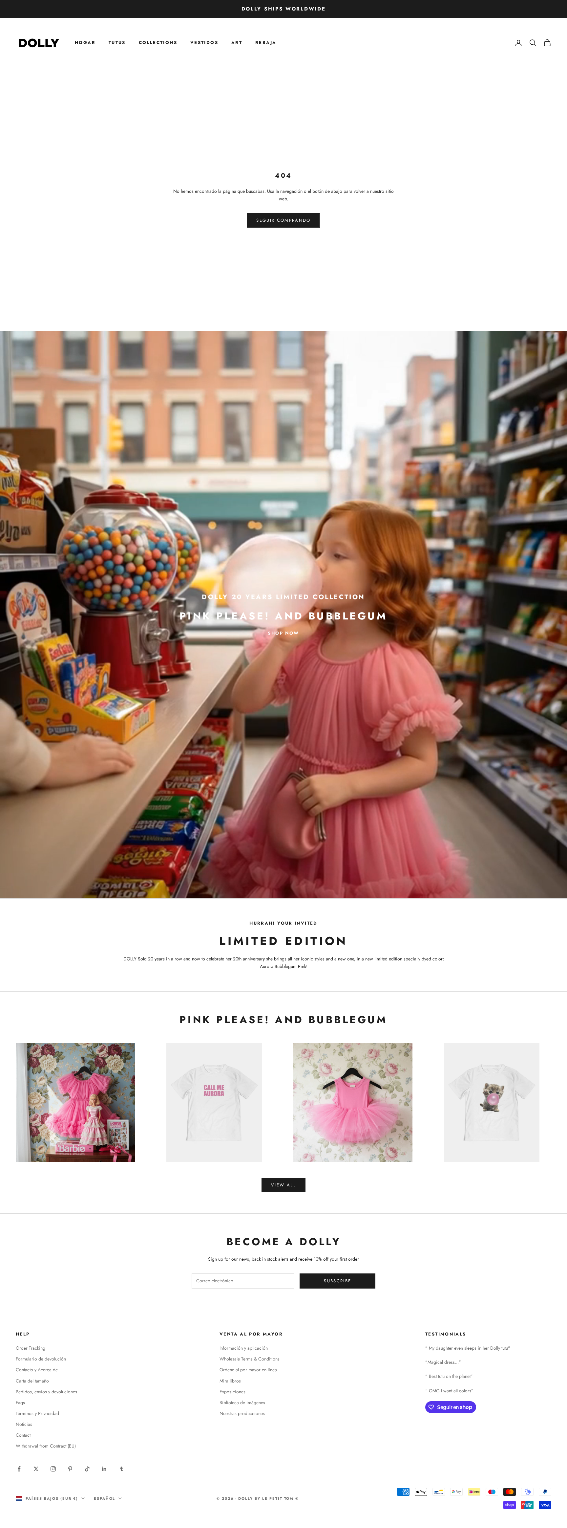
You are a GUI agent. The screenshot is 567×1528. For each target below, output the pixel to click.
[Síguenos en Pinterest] (70, 1469)
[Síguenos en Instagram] (53, 1469)
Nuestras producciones (242, 1413)
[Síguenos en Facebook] (19, 1469)
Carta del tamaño (32, 1381)
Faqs (20, 1402)
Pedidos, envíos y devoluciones (46, 1391)
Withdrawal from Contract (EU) (46, 1446)
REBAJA (265, 42)
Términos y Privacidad (37, 1413)
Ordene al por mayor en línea (248, 1369)
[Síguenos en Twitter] (36, 1469)
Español (105, 1498)
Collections (158, 42)
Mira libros (230, 1381)
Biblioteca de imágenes (242, 1402)
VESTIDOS (204, 42)
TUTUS (117, 42)
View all (283, 1185)
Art (236, 42)
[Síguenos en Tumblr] (121, 1469)
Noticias (24, 1424)
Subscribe (337, 1281)
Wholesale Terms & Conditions (250, 1359)
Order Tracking (30, 1348)
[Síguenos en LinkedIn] (104, 1469)
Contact (23, 1435)
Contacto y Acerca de (37, 1369)
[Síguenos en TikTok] (87, 1469)
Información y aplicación (244, 1348)
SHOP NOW (283, 633)
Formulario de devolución (41, 1359)
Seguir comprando (283, 220)
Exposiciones (232, 1391)
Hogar (85, 42)
